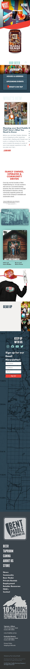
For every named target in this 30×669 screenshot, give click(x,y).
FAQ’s (5, 589)
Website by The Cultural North (12, 656)
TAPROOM (8, 551)
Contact (6, 592)
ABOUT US (8, 561)
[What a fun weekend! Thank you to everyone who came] (15, 488)
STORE (6, 565)
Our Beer (14, 63)
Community (8, 575)
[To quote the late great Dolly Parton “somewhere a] (15, 460)
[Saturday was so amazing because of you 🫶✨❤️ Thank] (15, 389)
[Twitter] (22, 346)
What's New (12, 98)
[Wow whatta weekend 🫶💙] (15, 403)
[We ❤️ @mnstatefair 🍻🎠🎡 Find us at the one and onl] (15, 417)
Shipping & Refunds (10, 645)
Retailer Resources (11, 586)
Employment (9, 583)
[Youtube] (17, 346)
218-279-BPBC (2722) (10, 633)
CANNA (7, 556)
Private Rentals (10, 581)
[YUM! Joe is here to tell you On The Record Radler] (15, 474)
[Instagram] (8, 346)
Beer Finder (8, 578)
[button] (24, 5)
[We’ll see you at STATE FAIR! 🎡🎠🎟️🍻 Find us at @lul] (15, 431)
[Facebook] (12, 346)
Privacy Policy (8, 643)
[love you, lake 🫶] (15, 502)
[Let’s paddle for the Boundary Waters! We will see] (15, 446)
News (5, 572)
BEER (6, 546)
